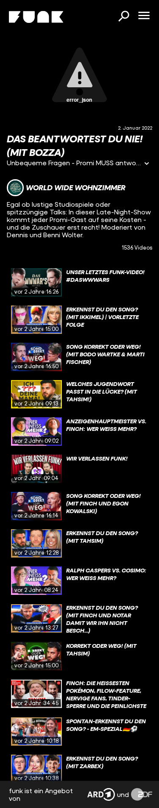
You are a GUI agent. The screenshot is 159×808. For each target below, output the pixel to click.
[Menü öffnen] (143, 16)
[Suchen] (123, 17)
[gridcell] (79, 282)
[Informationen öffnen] (146, 164)
